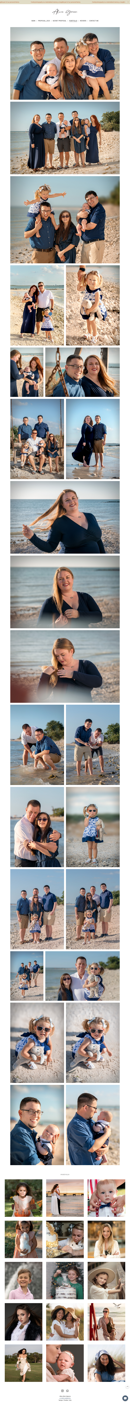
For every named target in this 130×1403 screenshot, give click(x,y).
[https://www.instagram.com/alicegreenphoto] (62, 1390)
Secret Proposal (59, 21)
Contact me (93, 21)
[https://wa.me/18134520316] (67, 1390)
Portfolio (73, 21)
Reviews (83, 21)
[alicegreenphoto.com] (65, 12)
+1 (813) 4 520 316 (65, 1398)
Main (33, 21)
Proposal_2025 (44, 21)
